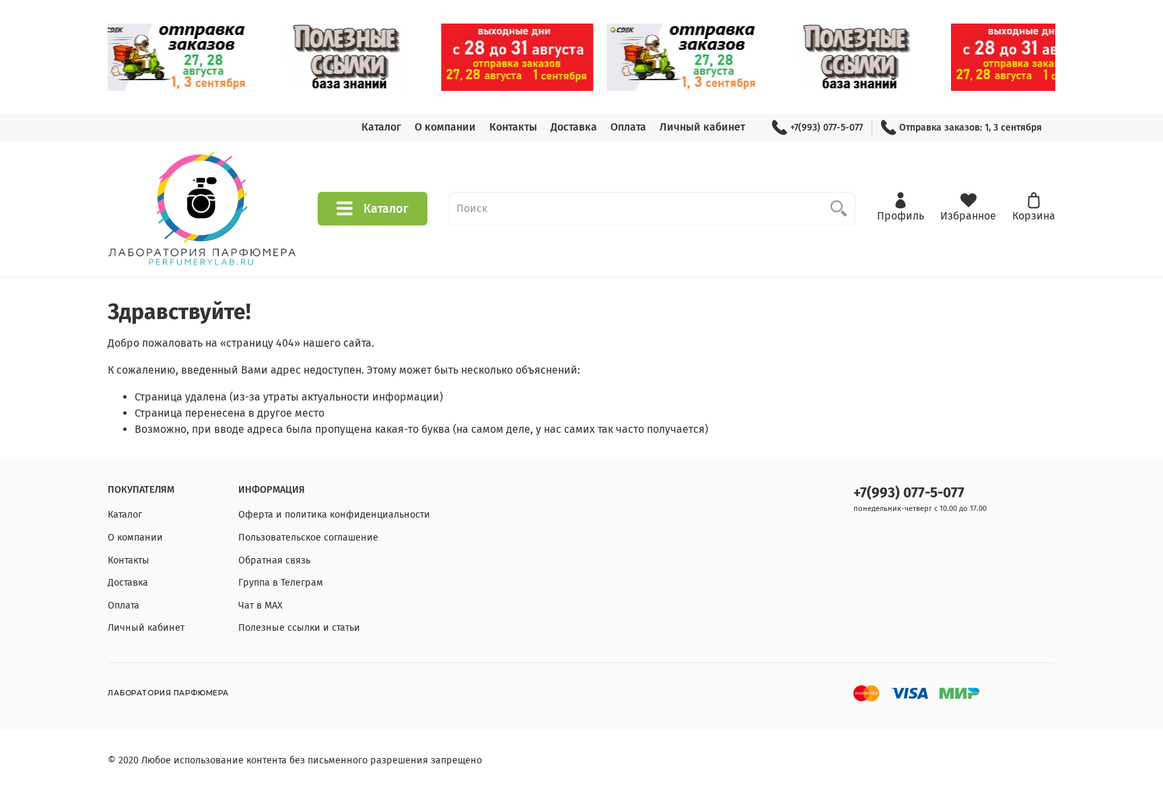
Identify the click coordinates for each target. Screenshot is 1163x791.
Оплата (628, 127)
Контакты (513, 127)
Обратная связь (274, 560)
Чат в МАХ (260, 605)
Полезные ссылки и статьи (299, 627)
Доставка (574, 127)
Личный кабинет (702, 127)
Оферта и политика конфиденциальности (334, 514)
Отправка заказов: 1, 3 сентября (970, 127)
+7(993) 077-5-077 (826, 127)
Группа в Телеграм (280, 582)
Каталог (381, 127)
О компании (445, 127)
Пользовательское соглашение (308, 537)
